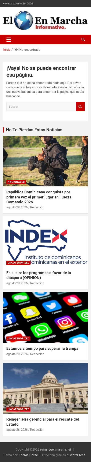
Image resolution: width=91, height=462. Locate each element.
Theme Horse (28, 455)
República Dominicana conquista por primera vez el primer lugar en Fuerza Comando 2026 (39, 197)
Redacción (37, 207)
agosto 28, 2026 (17, 207)
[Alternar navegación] (8, 39)
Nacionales (16, 181)
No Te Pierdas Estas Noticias (34, 129)
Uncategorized (18, 262)
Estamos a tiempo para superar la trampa (42, 348)
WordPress (77, 455)
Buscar (80, 106)
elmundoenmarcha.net (55, 449)
